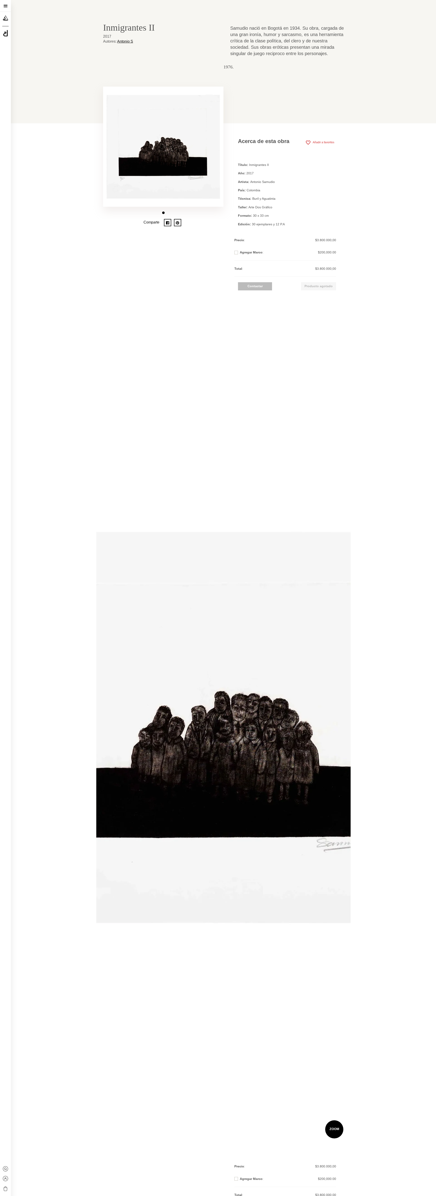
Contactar (255, 286)
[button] (163, 212)
